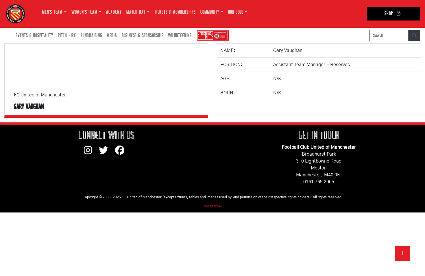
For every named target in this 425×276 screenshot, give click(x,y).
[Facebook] (122, 153)
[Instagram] (91, 153)
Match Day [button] (135, 12)
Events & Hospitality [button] (34, 35)
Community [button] (209, 12)
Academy (114, 12)
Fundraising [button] (91, 35)
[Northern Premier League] (211, 35)
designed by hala (212, 206)
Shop (389, 13)
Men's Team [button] (52, 12)
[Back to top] (402, 253)
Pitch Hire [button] (67, 35)
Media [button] (112, 35)
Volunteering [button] (180, 35)
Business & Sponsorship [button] (143, 35)
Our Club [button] (235, 12)
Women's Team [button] (84, 12)
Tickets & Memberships (175, 12)
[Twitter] (107, 153)
